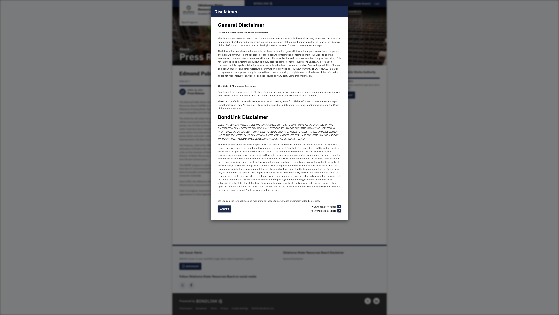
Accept (224, 209)
